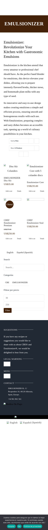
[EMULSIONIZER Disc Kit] (12, 168)
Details (19, 191)
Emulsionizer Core (35, 182)
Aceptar (11, 526)
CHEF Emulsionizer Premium (10, 223)
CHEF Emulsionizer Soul (35, 221)
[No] (45, 522)
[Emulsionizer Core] (35, 170)
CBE (7, 282)
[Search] (16, 7)
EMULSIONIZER (20, 282)
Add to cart (9, 191)
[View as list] (26, 154)
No (19, 526)
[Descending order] (36, 140)
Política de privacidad (32, 526)
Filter (7, 310)
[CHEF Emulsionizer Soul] (35, 206)
